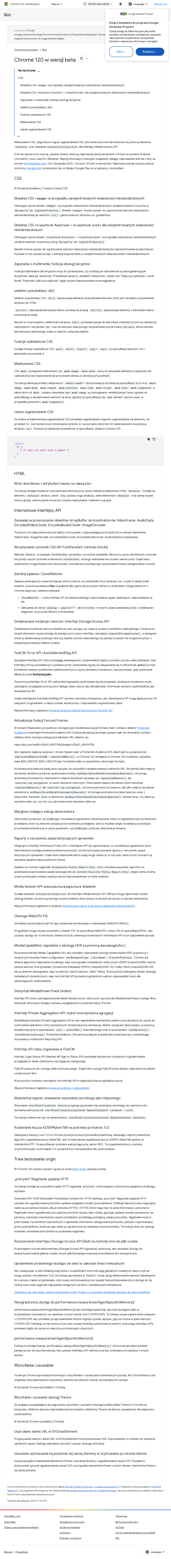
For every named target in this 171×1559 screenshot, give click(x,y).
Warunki (8, 1552)
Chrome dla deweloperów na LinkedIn (135, 1532)
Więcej (55, 4)
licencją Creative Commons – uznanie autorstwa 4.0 (91, 1486)
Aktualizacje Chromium (72, 1522)
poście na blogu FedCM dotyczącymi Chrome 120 (81, 710)
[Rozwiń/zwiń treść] (39, 71)
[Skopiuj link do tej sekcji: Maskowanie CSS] (43, 364)
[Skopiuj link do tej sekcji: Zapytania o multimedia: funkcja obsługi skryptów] (93, 264)
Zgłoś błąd (9, 1522)
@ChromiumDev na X (126, 1522)
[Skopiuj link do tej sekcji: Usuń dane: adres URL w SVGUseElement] (80, 1432)
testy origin (79, 1169)
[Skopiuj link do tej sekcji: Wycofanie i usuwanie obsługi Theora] (74, 1398)
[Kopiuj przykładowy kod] (154, 439)
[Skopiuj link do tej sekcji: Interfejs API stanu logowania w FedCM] (78, 1050)
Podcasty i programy (70, 1538)
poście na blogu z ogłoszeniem (70, 1088)
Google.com (33, 168)
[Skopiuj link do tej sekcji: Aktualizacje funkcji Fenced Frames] (71, 721)
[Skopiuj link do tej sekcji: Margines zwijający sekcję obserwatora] (77, 812)
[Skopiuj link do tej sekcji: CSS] (25, 179)
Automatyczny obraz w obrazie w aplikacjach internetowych (98, 906)
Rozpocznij (150, 51)
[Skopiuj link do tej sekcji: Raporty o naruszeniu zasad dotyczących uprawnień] (97, 839)
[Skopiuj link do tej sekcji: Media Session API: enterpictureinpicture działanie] (99, 887)
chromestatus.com (34, 163)
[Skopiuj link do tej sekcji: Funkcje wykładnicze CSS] (56, 342)
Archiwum (65, 1532)
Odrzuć (121, 51)
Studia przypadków (70, 1527)
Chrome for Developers (26, 49)
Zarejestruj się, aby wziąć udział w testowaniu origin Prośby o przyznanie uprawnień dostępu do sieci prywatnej (82, 1292)
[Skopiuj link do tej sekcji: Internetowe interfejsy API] (64, 511)
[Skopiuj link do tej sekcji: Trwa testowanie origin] (59, 1159)
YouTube (119, 1527)
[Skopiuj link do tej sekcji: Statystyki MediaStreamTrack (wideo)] (74, 991)
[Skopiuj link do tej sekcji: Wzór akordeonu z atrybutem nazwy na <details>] (95, 484)
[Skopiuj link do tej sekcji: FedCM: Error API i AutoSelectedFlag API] (80, 653)
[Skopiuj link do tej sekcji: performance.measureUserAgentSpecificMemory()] (96, 1339)
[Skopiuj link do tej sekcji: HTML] (28, 474)
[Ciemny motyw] (148, 439)
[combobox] (98, 4)
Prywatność (22, 1552)
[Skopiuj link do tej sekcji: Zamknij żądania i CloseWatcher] (66, 574)
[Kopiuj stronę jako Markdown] (82, 58)
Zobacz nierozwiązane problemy (21, 1527)
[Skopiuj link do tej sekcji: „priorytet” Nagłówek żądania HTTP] (72, 1179)
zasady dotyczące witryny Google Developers (93, 1490)
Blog (7, 14)
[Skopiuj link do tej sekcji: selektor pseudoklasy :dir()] (57, 291)
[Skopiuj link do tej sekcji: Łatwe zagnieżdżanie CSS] (56, 412)
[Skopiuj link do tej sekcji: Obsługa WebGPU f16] (51, 916)
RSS (117, 1538)
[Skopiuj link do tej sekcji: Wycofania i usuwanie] (57, 1366)
